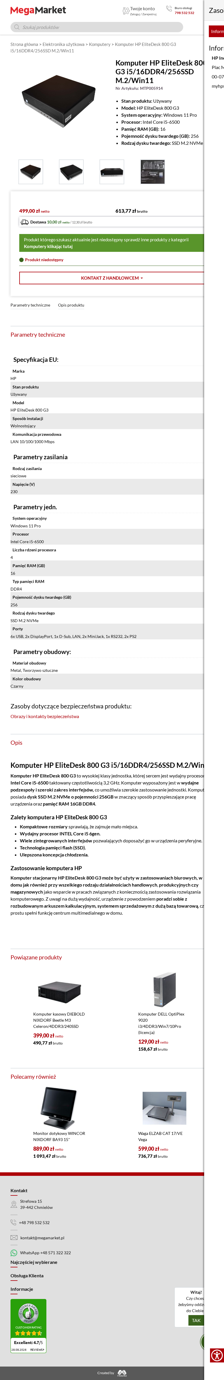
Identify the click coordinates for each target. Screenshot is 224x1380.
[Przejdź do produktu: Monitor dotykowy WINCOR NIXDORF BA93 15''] (59, 1108)
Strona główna (24, 44)
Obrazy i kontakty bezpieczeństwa (44, 716)
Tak (196, 1320)
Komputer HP (24, 775)
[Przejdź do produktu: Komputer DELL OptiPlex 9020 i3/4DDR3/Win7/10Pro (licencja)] (164, 989)
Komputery (100, 44)
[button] (112, 278)
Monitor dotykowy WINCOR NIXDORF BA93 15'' (59, 1136)
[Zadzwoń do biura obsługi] (169, 11)
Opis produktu (71, 304)
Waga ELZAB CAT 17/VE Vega (160, 1136)
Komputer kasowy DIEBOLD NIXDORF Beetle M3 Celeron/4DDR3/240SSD (59, 1020)
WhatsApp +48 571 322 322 (45, 1252)
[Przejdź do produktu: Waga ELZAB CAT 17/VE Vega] (164, 1108)
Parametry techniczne (30, 304)
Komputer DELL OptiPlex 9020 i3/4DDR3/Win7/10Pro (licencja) (161, 1023)
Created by (106, 1373)
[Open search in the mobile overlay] (96, 27)
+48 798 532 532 (34, 1222)
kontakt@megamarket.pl (42, 1237)
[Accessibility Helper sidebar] (217, 1355)
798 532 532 (184, 13)
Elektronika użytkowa (64, 44)
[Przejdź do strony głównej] (38, 10)
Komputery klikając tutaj (48, 246)
